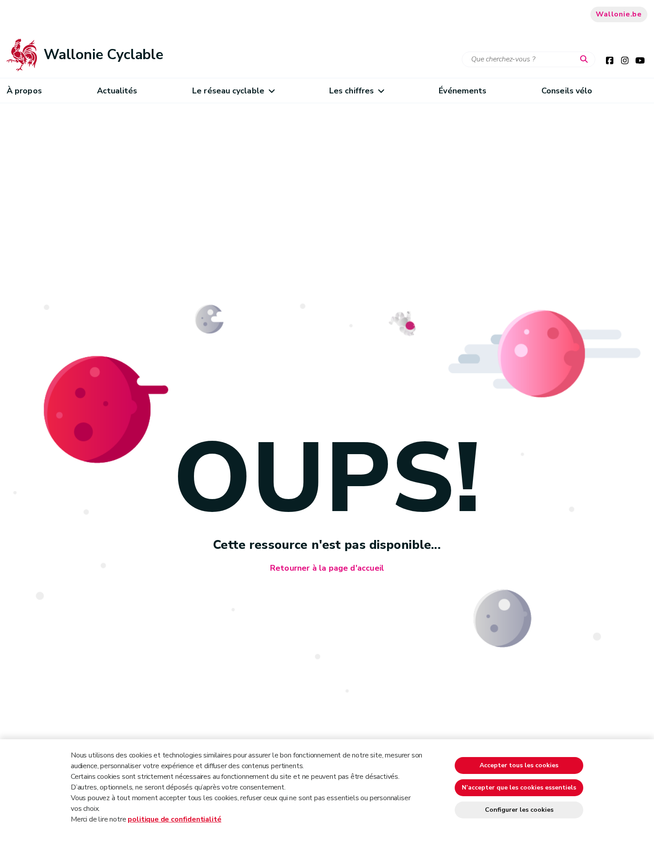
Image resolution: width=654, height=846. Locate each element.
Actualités (117, 90)
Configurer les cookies (519, 810)
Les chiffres (351, 90)
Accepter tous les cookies (519, 765)
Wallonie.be (619, 14)
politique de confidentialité (174, 819)
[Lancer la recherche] (586, 59)
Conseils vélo (566, 90)
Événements (462, 90)
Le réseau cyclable (228, 90)
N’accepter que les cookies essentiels (519, 787)
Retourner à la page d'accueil (327, 568)
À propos (24, 90)
